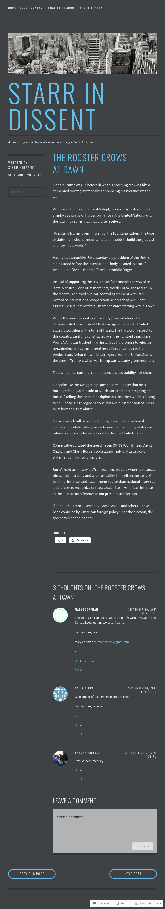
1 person (90, 661)
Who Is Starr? (90, 8)
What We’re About (62, 8)
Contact (37, 8)
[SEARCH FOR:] (26, 191)
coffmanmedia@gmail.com (111, 642)
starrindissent (21, 167)
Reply (79, 669)
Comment (142, 846)
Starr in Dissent (57, 105)
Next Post (125, 873)
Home (12, 8)
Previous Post (26, 873)
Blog (24, 8)
